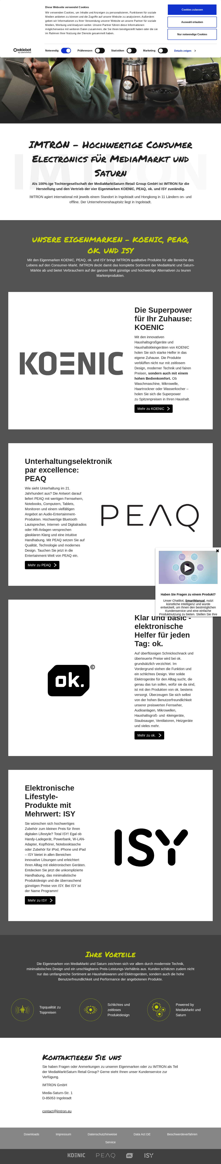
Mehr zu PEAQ (39, 565)
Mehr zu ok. (146, 735)
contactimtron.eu (56, 1111)
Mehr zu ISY (37, 900)
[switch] (100, 50)
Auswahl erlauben (192, 22)
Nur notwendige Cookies (192, 34)
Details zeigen (182, 50)
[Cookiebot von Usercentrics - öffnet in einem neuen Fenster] (22, 50)
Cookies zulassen (192, 9)
